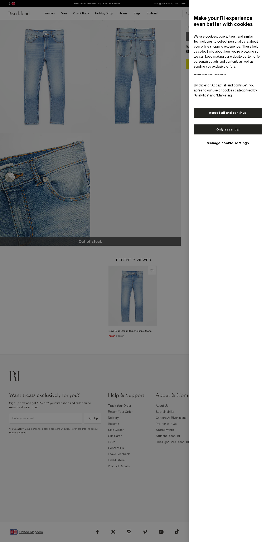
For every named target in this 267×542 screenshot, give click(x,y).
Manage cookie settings (228, 143)
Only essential (228, 129)
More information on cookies (210, 74)
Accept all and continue (228, 112)
